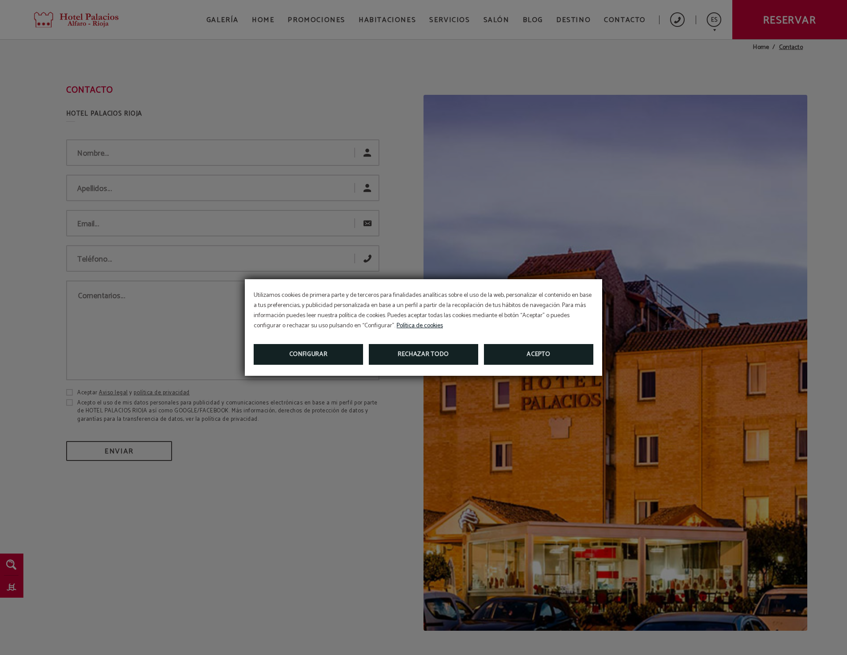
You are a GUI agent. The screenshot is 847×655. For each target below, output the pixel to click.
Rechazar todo (423, 354)
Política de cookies (420, 326)
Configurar (308, 354)
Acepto (538, 354)
